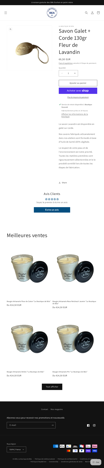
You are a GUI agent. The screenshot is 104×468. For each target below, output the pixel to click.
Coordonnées (53, 462)
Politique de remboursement (45, 459)
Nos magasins (57, 409)
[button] (6, 13)
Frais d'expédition (66, 63)
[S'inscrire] (52, 425)
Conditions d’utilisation (88, 459)
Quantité (62, 68)
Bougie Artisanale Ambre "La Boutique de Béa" (25, 372)
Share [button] (64, 182)
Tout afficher (52, 386)
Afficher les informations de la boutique (74, 115)
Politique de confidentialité (67, 459)
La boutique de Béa (25, 459)
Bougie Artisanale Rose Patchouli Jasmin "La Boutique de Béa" (74, 302)
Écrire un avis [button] (52, 209)
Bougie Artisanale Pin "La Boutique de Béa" (70, 372)
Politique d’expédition (38, 462)
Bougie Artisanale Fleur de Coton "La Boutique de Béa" (29, 301)
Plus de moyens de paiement (78, 97)
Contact (44, 409)
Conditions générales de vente (71, 462)
